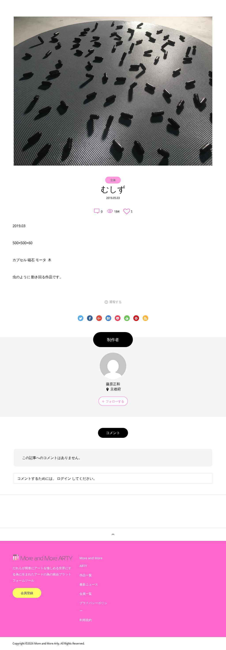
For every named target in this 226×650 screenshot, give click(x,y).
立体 (113, 180)
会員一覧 (85, 593)
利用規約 (85, 620)
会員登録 (27, 593)
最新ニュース (88, 584)
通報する (115, 302)
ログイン (64, 478)
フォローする (115, 401)
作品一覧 (85, 575)
